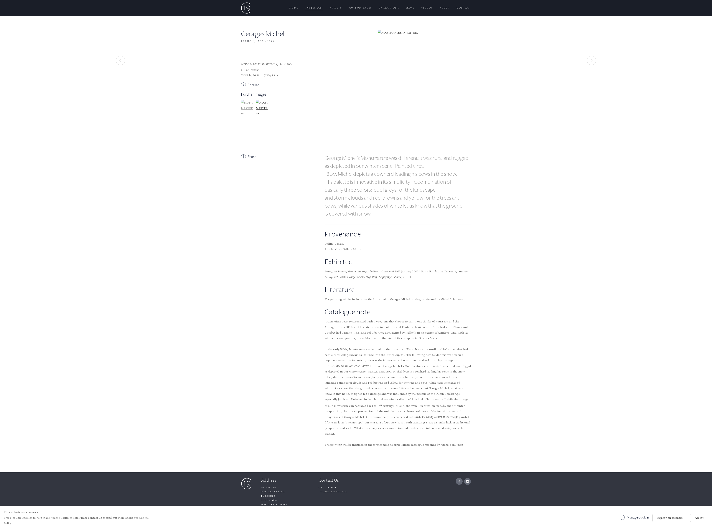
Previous (120, 60)
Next (591, 60)
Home (294, 8)
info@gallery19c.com (333, 492)
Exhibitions (389, 8)
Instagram (467, 481)
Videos (427, 8)
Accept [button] (699, 517)
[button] (248, 119)
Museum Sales (360, 8)
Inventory (314, 8)
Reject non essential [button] (670, 517)
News (410, 8)
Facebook (459, 481)
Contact (463, 8)
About (445, 8)
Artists (336, 8)
